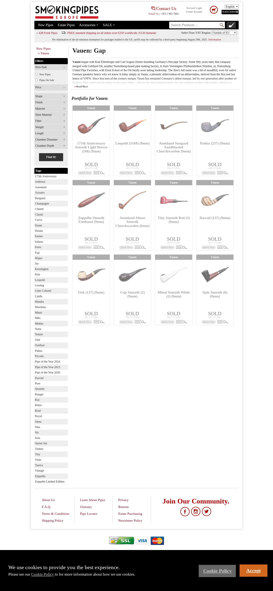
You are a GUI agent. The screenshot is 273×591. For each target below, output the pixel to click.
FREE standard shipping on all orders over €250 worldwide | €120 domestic (111, 32)
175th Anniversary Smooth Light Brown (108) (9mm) (91, 147)
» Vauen (43, 53)
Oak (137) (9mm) (91, 292)
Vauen (91, 108)
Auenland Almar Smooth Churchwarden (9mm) (132, 222)
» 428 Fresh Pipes (46, 32)
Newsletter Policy (130, 520)
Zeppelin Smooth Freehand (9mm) (91, 220)
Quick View (85, 173)
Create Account (194, 11)
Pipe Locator (88, 514)
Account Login (194, 8)
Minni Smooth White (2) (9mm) (174, 294)
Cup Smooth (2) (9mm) (132, 294)
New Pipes (45, 25)
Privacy (123, 500)
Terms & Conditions (55, 514)
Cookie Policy (42, 574)
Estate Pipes (66, 25)
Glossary (86, 507)
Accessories (88, 25)
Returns (123, 507)
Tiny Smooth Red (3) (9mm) (174, 220)
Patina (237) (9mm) (215, 143)
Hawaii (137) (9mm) (215, 218)
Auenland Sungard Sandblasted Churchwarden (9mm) (174, 147)
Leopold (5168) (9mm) (132, 143)
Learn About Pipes (92, 500)
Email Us (153, 13)
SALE (109, 25)
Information (214, 39)
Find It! (51, 157)
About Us (48, 500)
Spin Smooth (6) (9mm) (214, 294)
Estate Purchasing (130, 514)
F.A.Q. (46, 507)
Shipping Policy (52, 520)
